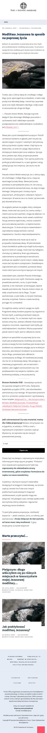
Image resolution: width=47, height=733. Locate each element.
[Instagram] (34, 16)
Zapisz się (24, 450)
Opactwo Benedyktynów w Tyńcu (20, 720)
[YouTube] (38, 16)
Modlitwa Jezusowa (24, 637)
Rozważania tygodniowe (30, 28)
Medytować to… (21, 399)
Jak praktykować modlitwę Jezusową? (16, 628)
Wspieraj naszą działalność (23, 662)
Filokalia (19, 590)
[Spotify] (42, 16)
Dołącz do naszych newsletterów (23, 706)
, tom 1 (12, 127)
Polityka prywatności (23, 665)
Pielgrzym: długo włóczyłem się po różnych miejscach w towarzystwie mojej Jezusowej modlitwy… (19, 576)
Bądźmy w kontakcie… (28, 659)
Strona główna (15, 656)
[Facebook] (30, 16)
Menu (6, 22)
